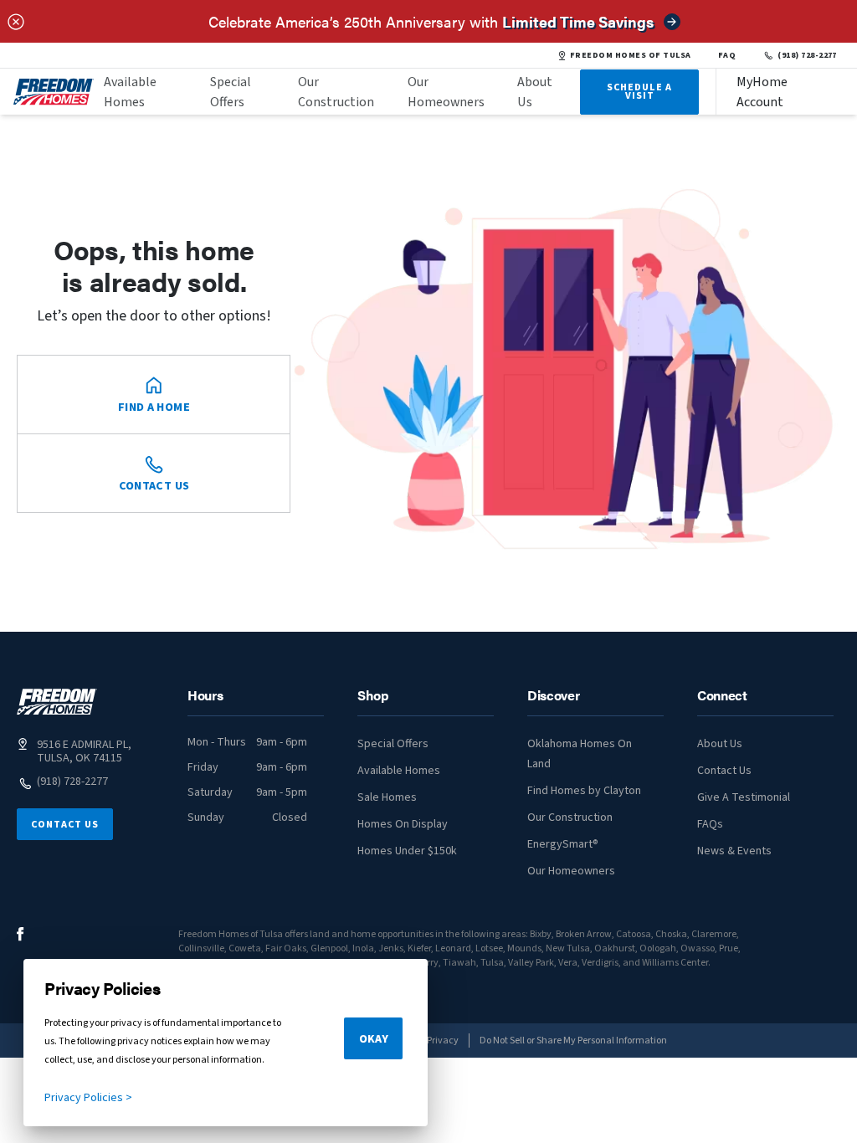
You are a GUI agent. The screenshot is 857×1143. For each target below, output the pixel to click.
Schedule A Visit (639, 91)
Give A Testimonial (743, 797)
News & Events (734, 851)
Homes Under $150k (407, 851)
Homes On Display (402, 824)
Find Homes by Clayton (584, 790)
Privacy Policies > (88, 1097)
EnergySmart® (562, 844)
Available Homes (130, 92)
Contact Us (65, 825)
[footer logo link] (57, 702)
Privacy (443, 1040)
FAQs (710, 824)
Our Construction (336, 92)
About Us (534, 92)
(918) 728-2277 (807, 55)
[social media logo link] (20, 934)
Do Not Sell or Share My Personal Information (573, 1040)
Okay (373, 1039)
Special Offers (230, 92)
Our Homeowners (446, 92)
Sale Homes (387, 797)
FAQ (727, 55)
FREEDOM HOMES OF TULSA (630, 55)
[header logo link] (53, 91)
